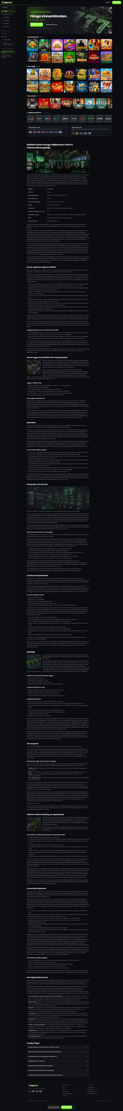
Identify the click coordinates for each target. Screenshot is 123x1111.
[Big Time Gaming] (82, 119)
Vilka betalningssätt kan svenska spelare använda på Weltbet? (44, 1052)
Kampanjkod (7, 39)
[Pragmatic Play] (31, 119)
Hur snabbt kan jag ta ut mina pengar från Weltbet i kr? (42, 1056)
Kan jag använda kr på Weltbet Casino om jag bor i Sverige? (43, 1047)
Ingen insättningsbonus (8, 43)
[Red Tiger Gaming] (74, 119)
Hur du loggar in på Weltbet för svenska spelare (6, 56)
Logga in (108, 2)
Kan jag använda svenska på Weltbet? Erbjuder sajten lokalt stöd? (45, 1075)
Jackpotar (6, 20)
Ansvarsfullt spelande (92, 1093)
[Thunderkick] (108, 119)
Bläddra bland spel (51, 24)
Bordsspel (6, 23)
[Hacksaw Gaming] (91, 119)
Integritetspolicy (91, 1089)
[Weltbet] (8, 2)
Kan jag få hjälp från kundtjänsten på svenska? (40, 1065)
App (5, 33)
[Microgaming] (57, 119)
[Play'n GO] (48, 119)
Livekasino (6, 17)
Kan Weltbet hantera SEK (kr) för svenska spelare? (41, 1070)
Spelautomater (8, 14)
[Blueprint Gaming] (100, 119)
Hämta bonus (37, 24)
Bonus (5, 36)
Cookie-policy (90, 1087)
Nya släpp (6, 26)
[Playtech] (65, 119)
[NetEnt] (39, 119)
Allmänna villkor (91, 1091)
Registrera (116, 2)
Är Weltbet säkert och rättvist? (36, 1061)
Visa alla (42, 37)
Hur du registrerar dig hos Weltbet (8, 52)
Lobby (5, 11)
